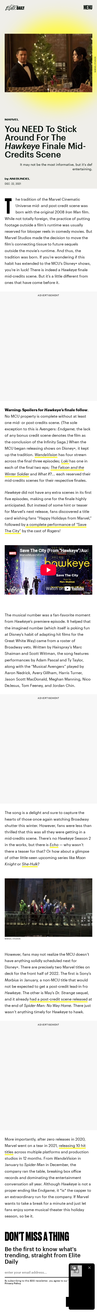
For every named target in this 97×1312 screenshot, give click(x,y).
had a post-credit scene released (59, 999)
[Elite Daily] (15, 7)
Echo (54, 844)
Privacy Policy (13, 1283)
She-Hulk (30, 864)
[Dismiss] (89, 1267)
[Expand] (74, 1267)
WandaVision (46, 454)
